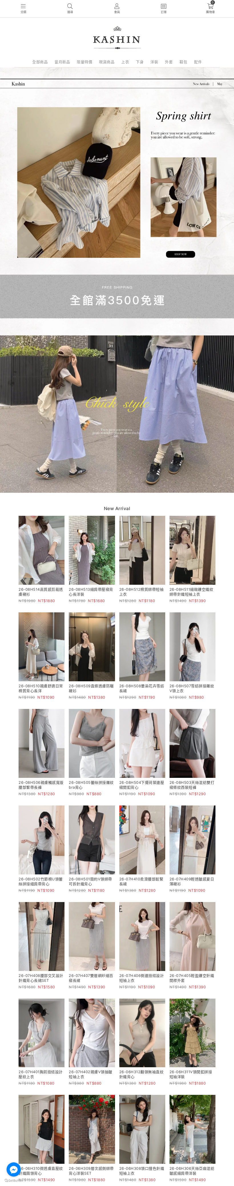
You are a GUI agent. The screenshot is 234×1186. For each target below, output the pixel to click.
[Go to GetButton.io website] (14, 1180)
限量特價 (84, 62)
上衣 (125, 62)
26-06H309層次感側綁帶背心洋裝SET (91, 1170)
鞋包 (183, 62)
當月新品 (62, 62)
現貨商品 (106, 62)
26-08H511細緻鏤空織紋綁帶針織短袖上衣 (191, 591)
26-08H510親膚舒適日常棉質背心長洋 (41, 688)
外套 (169, 62)
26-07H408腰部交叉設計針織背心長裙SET (41, 978)
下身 (140, 62)
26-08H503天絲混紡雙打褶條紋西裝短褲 (192, 785)
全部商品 (40, 62)
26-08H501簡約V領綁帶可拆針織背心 (90, 881)
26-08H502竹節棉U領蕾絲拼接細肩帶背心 (41, 881)
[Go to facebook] (14, 1169)
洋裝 (154, 62)
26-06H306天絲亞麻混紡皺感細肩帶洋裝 (192, 1170)
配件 (198, 62)
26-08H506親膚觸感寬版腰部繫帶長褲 (41, 785)
